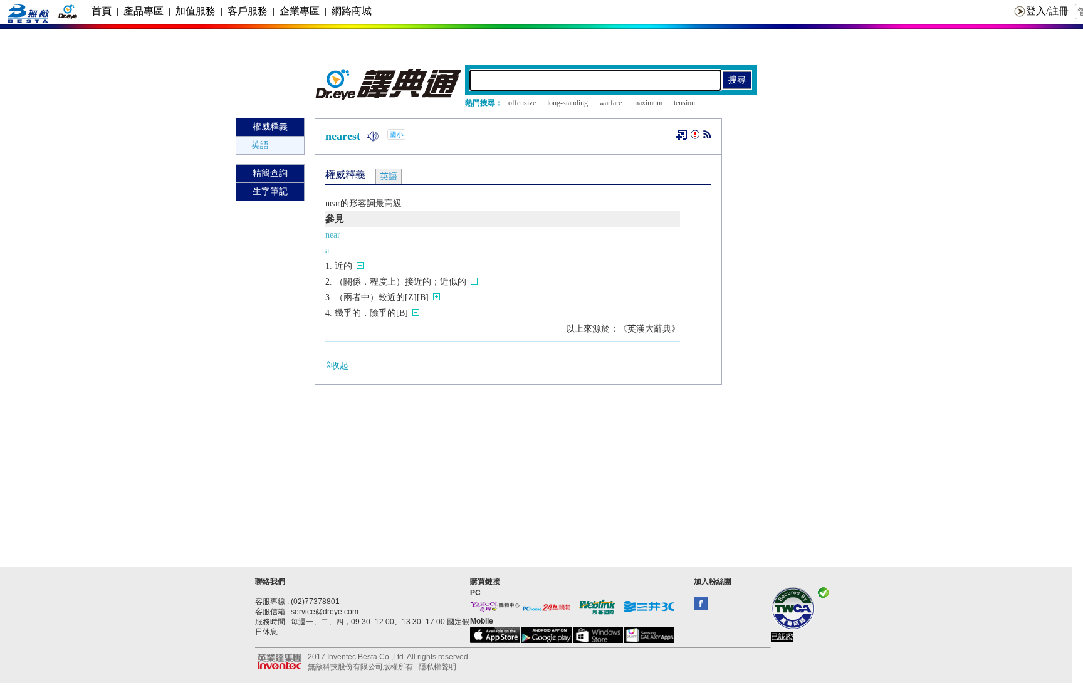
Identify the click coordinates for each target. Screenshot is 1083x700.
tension (684, 102)
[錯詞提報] (695, 137)
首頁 (101, 11)
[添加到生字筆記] (681, 134)
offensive (522, 102)
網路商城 (352, 11)
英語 (260, 145)
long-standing (567, 102)
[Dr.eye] (389, 97)
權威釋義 (270, 127)
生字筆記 (270, 191)
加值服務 (195, 11)
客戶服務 (247, 11)
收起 (339, 365)
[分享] (707, 137)
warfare (610, 102)
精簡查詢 (270, 173)
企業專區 (300, 11)
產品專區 (143, 11)
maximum (647, 102)
